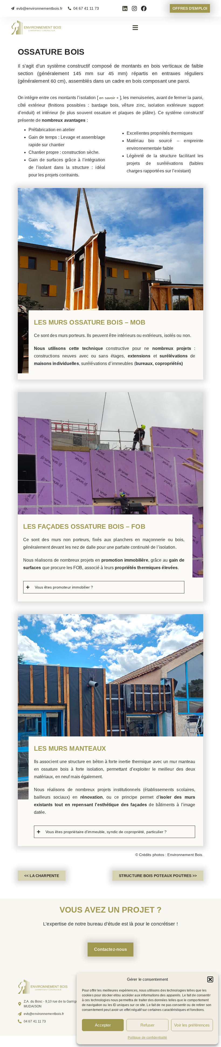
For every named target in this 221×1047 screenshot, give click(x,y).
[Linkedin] (125, 8)
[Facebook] (144, 8)
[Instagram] (134, 8)
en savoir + (109, 98)
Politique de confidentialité (147, 1037)
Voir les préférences (192, 1025)
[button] (210, 979)
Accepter (103, 1025)
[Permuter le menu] (135, 28)
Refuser (147, 1025)
